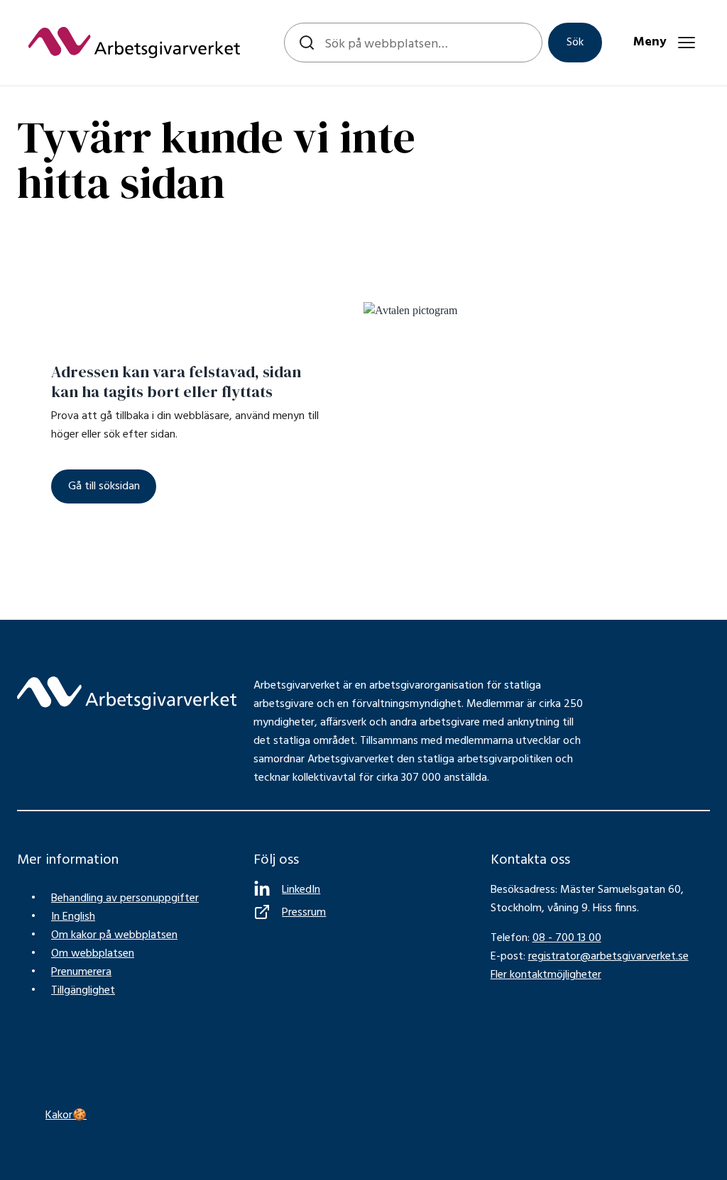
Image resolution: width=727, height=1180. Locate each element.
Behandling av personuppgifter (125, 898)
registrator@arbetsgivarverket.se (608, 956)
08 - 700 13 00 (566, 938)
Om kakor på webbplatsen (114, 935)
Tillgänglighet (83, 990)
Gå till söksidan (104, 486)
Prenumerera (81, 972)
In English (73, 917)
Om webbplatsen (92, 954)
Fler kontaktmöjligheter (546, 975)
